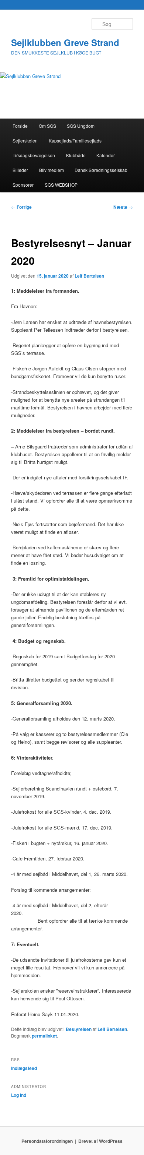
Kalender (105, 155)
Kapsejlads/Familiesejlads (75, 140)
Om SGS (47, 126)
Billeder (20, 170)
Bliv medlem (51, 170)
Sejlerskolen (25, 140)
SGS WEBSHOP (61, 185)
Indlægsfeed (24, 1068)
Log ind (18, 1095)
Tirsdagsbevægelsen (34, 155)
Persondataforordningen (47, 1141)
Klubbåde (76, 155)
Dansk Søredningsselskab (101, 170)
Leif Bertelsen (89, 275)
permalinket (44, 1035)
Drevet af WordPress (100, 1141)
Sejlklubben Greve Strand (65, 42)
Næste (123, 207)
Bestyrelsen (79, 1029)
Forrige (21, 207)
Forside (20, 126)
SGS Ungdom (81, 126)
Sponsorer (23, 185)
